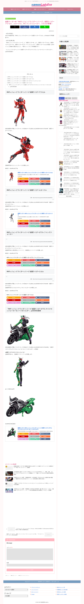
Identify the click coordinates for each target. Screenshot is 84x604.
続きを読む (69, 196)
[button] (78, 36)
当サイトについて (34, 591)
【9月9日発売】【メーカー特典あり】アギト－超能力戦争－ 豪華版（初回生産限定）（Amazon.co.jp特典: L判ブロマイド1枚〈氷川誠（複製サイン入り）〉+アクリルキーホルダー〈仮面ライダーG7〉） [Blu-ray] (69, 191)
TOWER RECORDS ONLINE (64, 81)
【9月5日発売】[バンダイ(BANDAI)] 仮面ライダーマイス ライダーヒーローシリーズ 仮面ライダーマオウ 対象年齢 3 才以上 (71, 173)
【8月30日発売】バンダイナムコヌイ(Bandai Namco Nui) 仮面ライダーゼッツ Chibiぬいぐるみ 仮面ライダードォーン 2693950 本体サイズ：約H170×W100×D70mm (68, 123)
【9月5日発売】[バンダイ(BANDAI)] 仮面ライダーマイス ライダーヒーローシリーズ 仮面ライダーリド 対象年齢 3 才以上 (71, 184)
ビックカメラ (33, 183)
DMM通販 (23, 181)
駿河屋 (45, 183)
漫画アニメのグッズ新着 (62, 594)
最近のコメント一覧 (61, 587)
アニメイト (34, 181)
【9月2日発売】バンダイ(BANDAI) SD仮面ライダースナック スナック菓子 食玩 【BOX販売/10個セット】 (71, 162)
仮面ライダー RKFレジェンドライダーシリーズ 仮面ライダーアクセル (35, 172)
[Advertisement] (29, 62)
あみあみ (44, 181)
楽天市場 (33, 178)
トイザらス (22, 183)
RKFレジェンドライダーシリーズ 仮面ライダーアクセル (20, 76)
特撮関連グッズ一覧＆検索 (62, 589)
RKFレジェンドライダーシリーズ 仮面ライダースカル (20, 82)
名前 (8, 562)
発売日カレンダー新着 (61, 591)
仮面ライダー (61, 98)
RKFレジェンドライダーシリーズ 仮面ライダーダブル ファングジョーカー (24, 80)
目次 (28, 74)
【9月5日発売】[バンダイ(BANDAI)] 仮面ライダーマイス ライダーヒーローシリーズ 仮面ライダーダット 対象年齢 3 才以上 (71, 179)
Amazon (23, 178)
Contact (32, 594)
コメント (9, 547)
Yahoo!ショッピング (45, 178)
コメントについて (34, 589)
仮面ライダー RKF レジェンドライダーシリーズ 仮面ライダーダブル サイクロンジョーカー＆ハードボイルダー (35, 428)
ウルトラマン (74, 98)
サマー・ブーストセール (66, 84)
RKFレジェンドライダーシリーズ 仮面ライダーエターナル (21, 78)
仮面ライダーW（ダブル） (11, 18)
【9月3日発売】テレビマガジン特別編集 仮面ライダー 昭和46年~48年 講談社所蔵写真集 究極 (71, 168)
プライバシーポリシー (35, 587)
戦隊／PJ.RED (68, 98)
